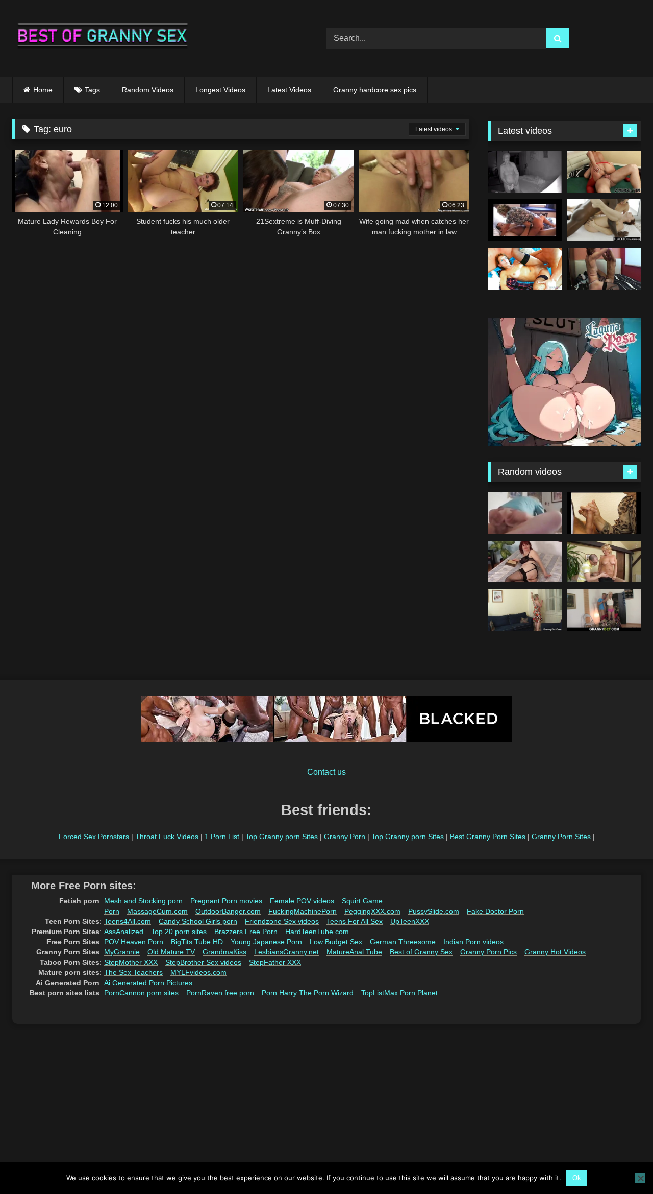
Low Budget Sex (336, 942)
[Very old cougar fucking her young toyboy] (525, 220)
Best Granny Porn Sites (487, 836)
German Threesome (403, 942)
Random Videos (147, 90)
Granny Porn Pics (488, 952)
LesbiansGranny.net (286, 952)
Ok (576, 1178)
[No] (640, 1178)
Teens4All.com (127, 921)
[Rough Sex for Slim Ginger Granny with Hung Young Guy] (525, 269)
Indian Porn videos (473, 942)
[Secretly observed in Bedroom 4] (525, 172)
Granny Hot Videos (555, 952)
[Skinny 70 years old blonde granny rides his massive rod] (604, 610)
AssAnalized (123, 931)
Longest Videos (220, 90)
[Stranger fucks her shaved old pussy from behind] (525, 610)
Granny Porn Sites (561, 836)
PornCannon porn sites (141, 993)
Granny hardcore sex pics (374, 90)
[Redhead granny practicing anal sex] (525, 562)
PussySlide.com (433, 911)
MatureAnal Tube (354, 952)
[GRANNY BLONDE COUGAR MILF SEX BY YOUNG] (604, 562)
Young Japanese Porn (266, 942)
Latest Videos (289, 90)
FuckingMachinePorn (302, 911)
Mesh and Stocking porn (143, 901)
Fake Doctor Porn (495, 911)
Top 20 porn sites (179, 931)
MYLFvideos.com (198, 972)
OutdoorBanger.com (228, 911)
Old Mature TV (171, 952)
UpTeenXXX (409, 921)
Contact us (326, 772)
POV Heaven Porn (133, 942)
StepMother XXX (131, 962)
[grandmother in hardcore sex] (604, 269)
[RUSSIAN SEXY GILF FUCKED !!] (604, 172)
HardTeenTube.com (317, 931)
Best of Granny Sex (421, 952)
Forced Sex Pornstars (94, 836)
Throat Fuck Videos (166, 836)
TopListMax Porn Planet (399, 993)
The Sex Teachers (133, 972)
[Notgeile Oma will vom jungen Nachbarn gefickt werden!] (604, 513)
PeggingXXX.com (372, 911)
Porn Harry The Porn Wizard (308, 993)
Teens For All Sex (354, 921)
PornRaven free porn (220, 993)
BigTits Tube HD (197, 942)
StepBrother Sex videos (203, 962)
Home (43, 90)
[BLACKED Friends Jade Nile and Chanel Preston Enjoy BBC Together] (604, 220)
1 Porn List (222, 836)
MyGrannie (122, 952)
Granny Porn (344, 836)
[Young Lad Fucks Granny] (525, 513)
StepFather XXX (275, 962)
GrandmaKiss (224, 952)
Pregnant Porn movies (226, 901)
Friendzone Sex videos (282, 921)
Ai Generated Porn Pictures (148, 982)
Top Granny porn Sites (281, 836)
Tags (92, 90)
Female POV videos (302, 901)
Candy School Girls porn (198, 921)
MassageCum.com (157, 911)
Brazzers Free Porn (246, 931)
